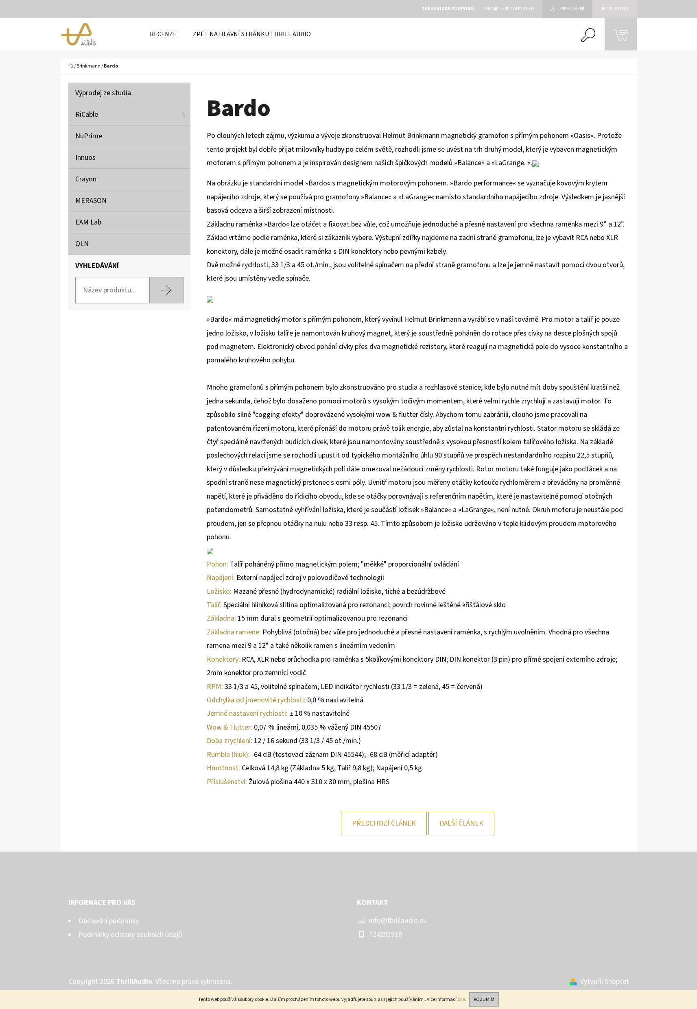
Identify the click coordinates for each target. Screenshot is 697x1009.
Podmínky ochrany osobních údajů (130, 935)
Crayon (85, 179)
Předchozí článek (384, 823)
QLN (82, 244)
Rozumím (484, 999)
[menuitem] (163, 34)
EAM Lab (88, 222)
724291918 (385, 934)
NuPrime (88, 136)
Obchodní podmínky (109, 921)
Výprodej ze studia (103, 93)
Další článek (461, 823)
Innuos (85, 158)
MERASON (91, 201)
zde (461, 999)
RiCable (86, 114)
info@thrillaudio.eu (398, 920)
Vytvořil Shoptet (604, 981)
